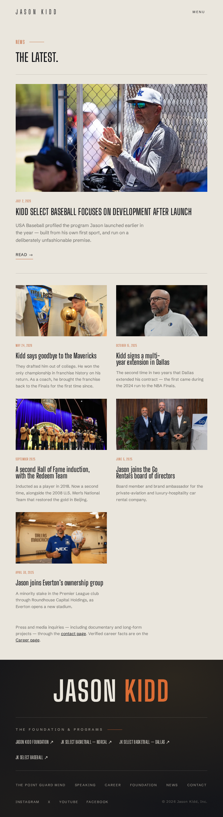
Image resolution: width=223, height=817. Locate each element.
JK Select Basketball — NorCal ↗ (86, 742)
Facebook (98, 802)
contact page (73, 633)
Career (113, 785)
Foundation (143, 785)
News (172, 785)
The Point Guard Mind (41, 785)
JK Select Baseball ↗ (32, 757)
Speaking (85, 785)
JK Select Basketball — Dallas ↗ (144, 742)
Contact (197, 785)
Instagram (28, 802)
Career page (27, 640)
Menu (199, 12)
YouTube (68, 802)
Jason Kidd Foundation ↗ (34, 742)
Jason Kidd (37, 12)
